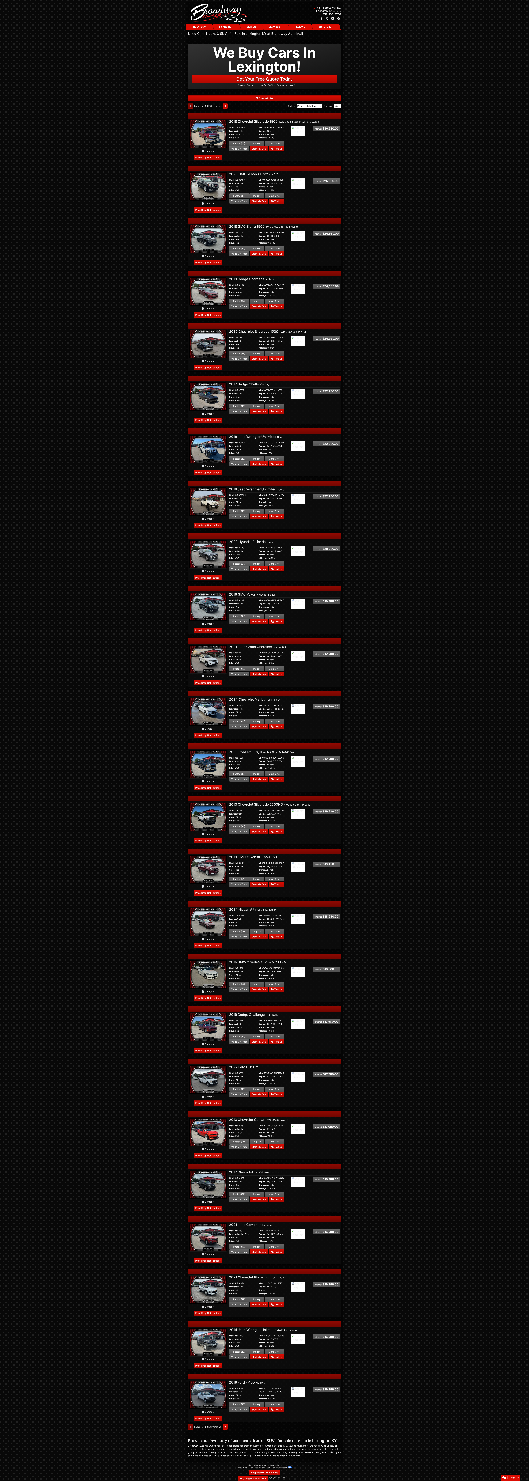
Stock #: (233, 127)
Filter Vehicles (265, 98)
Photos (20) (239, 931)
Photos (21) (239, 143)
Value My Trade (239, 148)
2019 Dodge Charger (251, 279)
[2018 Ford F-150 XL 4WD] (208, 1394)
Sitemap (268, 1467)
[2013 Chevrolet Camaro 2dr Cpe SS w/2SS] (208, 1132)
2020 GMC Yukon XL (253, 174)
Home (251, 1465)
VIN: (261, 127)
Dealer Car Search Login (245, 1467)
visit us (215, 1455)
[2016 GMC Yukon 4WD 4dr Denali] (208, 606)
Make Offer (274, 143)
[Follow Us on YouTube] (333, 18)
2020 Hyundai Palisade (252, 542)
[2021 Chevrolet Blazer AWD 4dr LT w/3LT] (208, 1289)
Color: (232, 134)
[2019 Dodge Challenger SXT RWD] (208, 1026)
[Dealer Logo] (218, 13)
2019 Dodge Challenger (253, 1015)
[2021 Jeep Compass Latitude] (208, 1237)
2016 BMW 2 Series (257, 962)
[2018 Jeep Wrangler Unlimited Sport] (208, 449)
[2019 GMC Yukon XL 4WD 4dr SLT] (208, 869)
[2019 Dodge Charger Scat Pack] (208, 291)
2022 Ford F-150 (244, 1067)
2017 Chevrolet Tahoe (254, 1172)
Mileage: (263, 138)
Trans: (262, 134)
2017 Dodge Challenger (250, 384)
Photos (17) (239, 668)
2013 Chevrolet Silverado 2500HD (270, 804)
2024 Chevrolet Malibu (254, 699)
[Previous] (190, 106)
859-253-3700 (331, 14)
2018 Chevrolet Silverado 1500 (274, 121)
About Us (257, 1465)
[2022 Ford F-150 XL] (208, 1079)
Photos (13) (239, 1089)
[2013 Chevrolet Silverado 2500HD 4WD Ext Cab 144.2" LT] (208, 816)
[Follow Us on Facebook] (322, 18)
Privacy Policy (275, 1465)
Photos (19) (239, 196)
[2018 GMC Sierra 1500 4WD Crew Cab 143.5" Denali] (208, 238)
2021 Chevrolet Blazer (258, 1277)
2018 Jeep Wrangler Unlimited (256, 437)
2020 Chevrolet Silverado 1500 (267, 332)
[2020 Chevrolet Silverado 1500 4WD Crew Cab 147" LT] (208, 344)
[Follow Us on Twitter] (327, 18)
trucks (281, 1445)
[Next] (225, 106)
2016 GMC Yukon (252, 594)
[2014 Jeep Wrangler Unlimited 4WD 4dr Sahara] (208, 1342)
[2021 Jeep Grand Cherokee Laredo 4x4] (208, 659)
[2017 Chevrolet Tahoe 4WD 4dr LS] (208, 1184)
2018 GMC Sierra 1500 (264, 227)
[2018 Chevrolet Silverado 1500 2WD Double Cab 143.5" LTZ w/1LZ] (208, 133)
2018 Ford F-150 (247, 1382)
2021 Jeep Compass (250, 1225)
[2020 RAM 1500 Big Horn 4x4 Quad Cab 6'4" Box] (208, 764)
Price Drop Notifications (208, 157)
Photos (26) (239, 984)
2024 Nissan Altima (252, 909)
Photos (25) (239, 301)
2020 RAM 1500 (261, 752)
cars (274, 1445)
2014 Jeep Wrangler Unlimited (263, 1330)
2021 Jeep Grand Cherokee (257, 647)
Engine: (262, 131)
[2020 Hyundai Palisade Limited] (208, 554)
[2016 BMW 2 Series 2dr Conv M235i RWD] (208, 974)
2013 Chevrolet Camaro (258, 1120)
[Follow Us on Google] (338, 18)
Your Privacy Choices (280, 1467)
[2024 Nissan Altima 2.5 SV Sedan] (208, 921)
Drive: (232, 138)
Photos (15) (239, 826)
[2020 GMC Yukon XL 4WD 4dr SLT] (208, 186)
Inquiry (256, 143)
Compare (209, 151)
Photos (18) (239, 458)
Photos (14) (239, 248)
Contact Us (265, 1465)
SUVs (288, 1445)
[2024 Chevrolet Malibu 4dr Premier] (208, 711)
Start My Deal (259, 148)
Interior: (233, 131)
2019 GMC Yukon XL (253, 857)
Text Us (278, 148)
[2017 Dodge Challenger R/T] (208, 396)
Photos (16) (239, 353)
